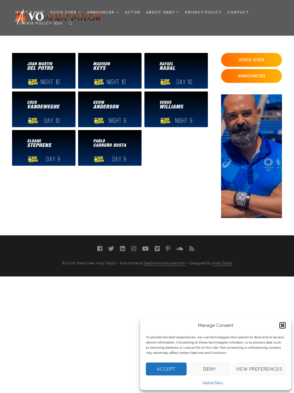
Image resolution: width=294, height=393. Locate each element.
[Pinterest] (167, 248)
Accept (166, 369)
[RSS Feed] (192, 248)
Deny (209, 369)
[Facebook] (100, 248)
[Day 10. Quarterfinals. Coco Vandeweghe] (44, 109)
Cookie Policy (212, 382)
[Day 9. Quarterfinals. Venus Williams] (176, 109)
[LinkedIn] (123, 248)
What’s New (29, 12)
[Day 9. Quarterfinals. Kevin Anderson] (110, 109)
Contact (238, 12)
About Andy (160, 12)
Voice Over (63, 12)
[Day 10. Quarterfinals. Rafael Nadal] (176, 71)
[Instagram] (134, 248)
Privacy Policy (203, 12)
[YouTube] (145, 248)
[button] (282, 325)
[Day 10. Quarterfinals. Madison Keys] (110, 71)
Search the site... (70, 23)
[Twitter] (111, 248)
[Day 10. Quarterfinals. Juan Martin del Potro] (44, 71)
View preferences (259, 369)
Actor (132, 12)
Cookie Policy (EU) (40, 23)
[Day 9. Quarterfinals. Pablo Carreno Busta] (110, 148)
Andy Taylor (222, 263)
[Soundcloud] (180, 248)
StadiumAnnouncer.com (165, 263)
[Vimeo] (157, 248)
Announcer (101, 12)
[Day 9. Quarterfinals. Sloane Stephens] (44, 148)
